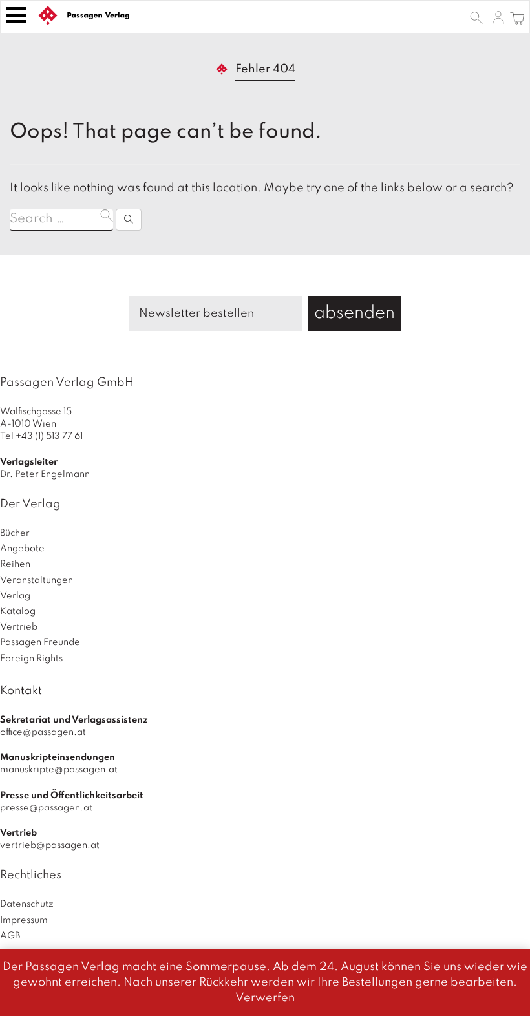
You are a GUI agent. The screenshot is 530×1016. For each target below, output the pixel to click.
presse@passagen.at (46, 807)
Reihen (15, 564)
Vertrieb (18, 626)
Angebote (22, 548)
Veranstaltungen (36, 580)
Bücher (15, 533)
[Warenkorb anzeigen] (517, 17)
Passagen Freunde (40, 642)
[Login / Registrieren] (498, 17)
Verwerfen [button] (265, 998)
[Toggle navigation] (16, 15)
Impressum (24, 920)
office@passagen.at (43, 732)
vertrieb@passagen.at (50, 845)
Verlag (15, 595)
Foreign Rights (31, 658)
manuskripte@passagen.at (59, 769)
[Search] (129, 220)
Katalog (18, 611)
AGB (10, 935)
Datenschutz (27, 904)
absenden (354, 313)
